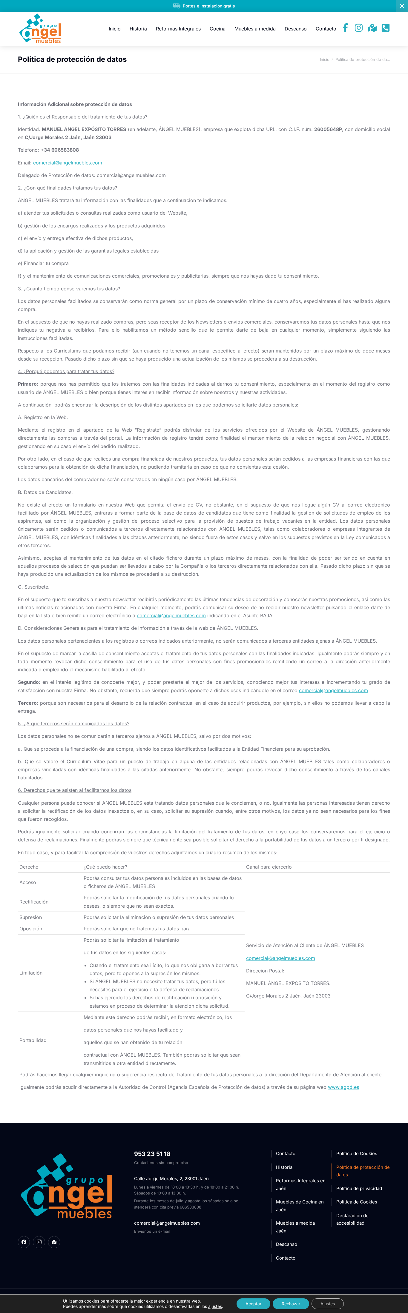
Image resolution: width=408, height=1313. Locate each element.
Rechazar (291, 1303)
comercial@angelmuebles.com (171, 615)
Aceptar (253, 1303)
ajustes (215, 1306)
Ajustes (327, 1303)
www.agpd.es (343, 1087)
